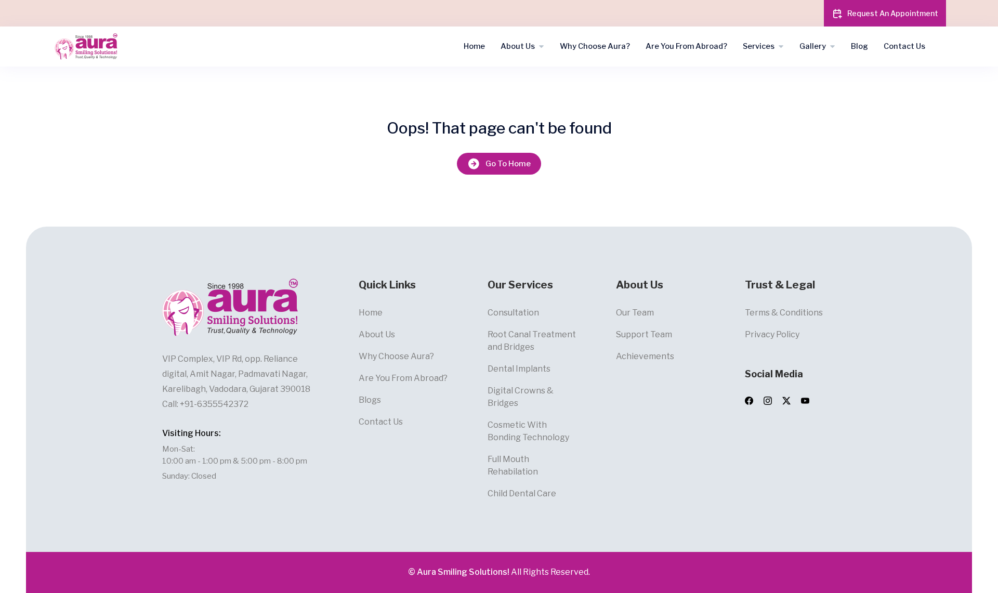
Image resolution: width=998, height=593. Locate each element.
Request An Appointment (892, 13)
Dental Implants (519, 369)
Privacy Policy (772, 334)
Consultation (513, 313)
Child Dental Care (522, 493)
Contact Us (904, 46)
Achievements (645, 356)
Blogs (370, 400)
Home (474, 46)
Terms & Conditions (784, 313)
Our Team (635, 313)
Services (758, 46)
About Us (518, 46)
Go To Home (508, 163)
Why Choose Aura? (595, 46)
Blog (859, 46)
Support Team (644, 334)
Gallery (812, 46)
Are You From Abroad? (686, 46)
